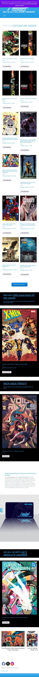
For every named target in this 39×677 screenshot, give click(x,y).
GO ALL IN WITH (15, 553)
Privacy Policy (4, 671)
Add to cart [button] (6, 456)
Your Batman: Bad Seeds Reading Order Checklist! (13, 649)
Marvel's (18, 296)
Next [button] (35, 336)
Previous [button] (3, 336)
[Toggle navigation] (5, 15)
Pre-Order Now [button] (7, 66)
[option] (19, 426)
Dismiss (22, 5)
